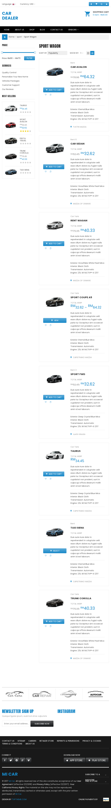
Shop (32, 29)
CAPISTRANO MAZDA (82, 357)
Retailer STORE (47, 741)
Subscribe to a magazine (92, 775)
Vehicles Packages (10, 81)
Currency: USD (26, 4)
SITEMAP (21, 741)
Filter (29, 58)
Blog (42, 29)
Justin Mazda (79, 434)
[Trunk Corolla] (11, 156)
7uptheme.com (19, 799)
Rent (73, 62)
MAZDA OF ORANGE (82, 203)
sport (19, 36)
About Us (19, 29)
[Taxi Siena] (11, 172)
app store (76, 760)
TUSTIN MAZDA (79, 127)
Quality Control (9, 72)
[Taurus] (11, 108)
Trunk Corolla (24, 151)
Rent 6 (74, 139)
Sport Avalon (23, 120)
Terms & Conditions (12, 743)
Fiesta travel (23, 139)
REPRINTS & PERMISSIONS (68, 741)
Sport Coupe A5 (81, 297)
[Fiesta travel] (11, 141)
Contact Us (56, 29)
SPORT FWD (78, 374)
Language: (7, 4)
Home (6, 29)
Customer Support (11, 85)
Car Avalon (79, 67)
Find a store (91, 781)
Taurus (23, 105)
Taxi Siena (24, 170)
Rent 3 (73, 370)
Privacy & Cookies (92, 741)
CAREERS (32, 741)
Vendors (72, 29)
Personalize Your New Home (15, 76)
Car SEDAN (77, 143)
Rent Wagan (79, 220)
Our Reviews (8, 89)
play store (99, 760)
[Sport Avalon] (11, 125)
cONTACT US (8, 741)
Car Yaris (75, 216)
